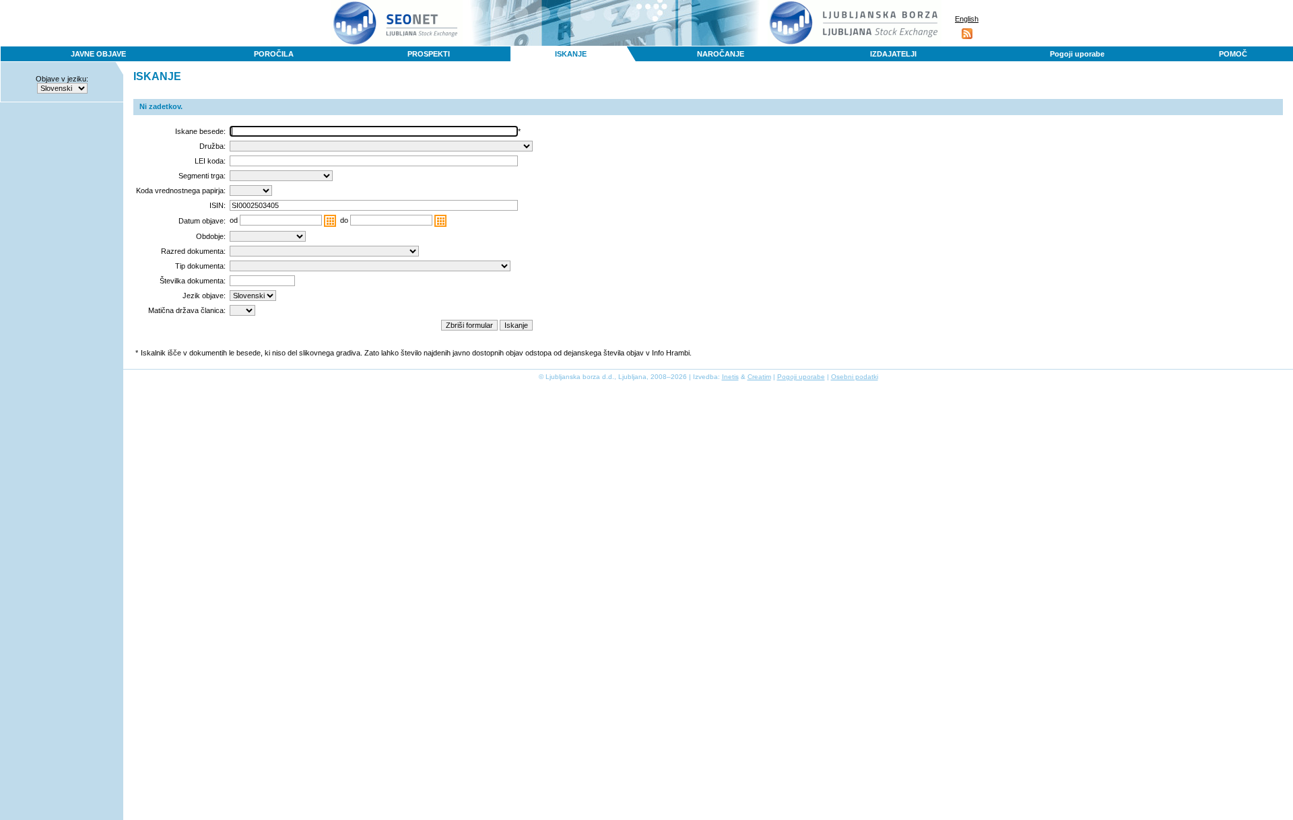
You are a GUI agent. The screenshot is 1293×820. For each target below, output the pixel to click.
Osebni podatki (854, 376)
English (967, 19)
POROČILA (274, 54)
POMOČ (1233, 54)
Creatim (759, 376)
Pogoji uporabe (1077, 54)
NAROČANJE (720, 54)
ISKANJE (571, 54)
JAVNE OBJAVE (98, 54)
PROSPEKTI (428, 54)
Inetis (730, 376)
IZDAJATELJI (893, 54)
